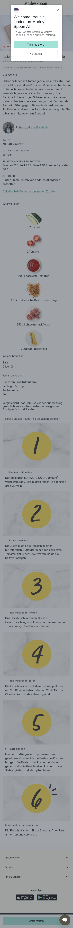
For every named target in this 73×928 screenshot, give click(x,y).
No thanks (36, 53)
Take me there (35, 44)
